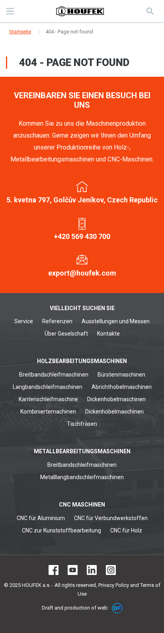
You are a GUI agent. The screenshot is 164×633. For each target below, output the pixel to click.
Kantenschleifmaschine (48, 399)
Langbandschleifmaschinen (47, 387)
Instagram (111, 570)
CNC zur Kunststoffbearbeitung (61, 530)
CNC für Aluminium (41, 518)
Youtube (73, 570)
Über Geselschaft (66, 333)
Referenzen (57, 321)
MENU (10, 11)
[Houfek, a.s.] (80, 11)
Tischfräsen (82, 424)
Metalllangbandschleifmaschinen (82, 477)
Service (23, 321)
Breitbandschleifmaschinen (53, 374)
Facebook (54, 570)
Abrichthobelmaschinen (122, 387)
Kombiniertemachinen (48, 411)
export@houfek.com (82, 273)
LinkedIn (92, 570)
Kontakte (108, 333)
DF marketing (117, 608)
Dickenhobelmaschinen (116, 399)
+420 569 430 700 (82, 236)
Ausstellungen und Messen (116, 321)
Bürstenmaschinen (121, 374)
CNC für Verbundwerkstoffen (111, 518)
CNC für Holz (126, 530)
